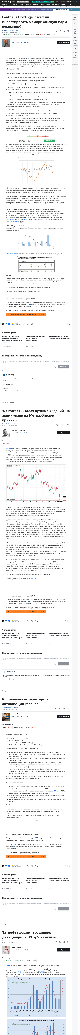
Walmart (9, 448)
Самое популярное (7, 6)
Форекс (39, 6)
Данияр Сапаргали (10, 671)
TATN (20, 972)
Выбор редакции (18, 6)
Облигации (62, 6)
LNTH (30, 58)
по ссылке (32, 579)
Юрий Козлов (16, 947)
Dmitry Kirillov (9, 384)
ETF (66, 6)
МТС (55, 791)
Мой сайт (23, 42)
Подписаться (65, 42)
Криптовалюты (55, 6)
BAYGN (41, 219)
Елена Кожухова (29, 346)
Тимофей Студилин (19, 430)
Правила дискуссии (6, 370)
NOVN (12, 219)
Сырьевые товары (46, 6)
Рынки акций (33, 6)
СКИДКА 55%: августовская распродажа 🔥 (43, 1)
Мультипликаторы (12, 254)
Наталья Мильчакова (7, 346)
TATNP (42, 972)
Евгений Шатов (17, 40)
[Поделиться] (56, 31)
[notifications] (74, 1)
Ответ (5, 380)
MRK (26, 219)
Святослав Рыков (10, 374)
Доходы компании (29, 226)
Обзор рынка (26, 6)
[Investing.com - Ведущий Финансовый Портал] (8, 1)
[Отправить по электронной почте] (32, 324)
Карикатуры (71, 6)
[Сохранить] (60, 31)
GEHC (15, 221)
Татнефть (9, 966)
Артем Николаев (18, 714)
